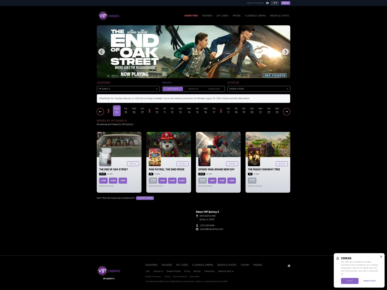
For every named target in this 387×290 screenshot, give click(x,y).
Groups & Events (279, 15)
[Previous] (101, 51)
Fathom (245, 265)
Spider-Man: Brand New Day (216, 169)
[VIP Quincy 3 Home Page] (109, 16)
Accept (350, 281)
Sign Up (285, 3)
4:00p (172, 180)
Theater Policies (174, 271)
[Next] (285, 51)
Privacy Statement (180, 277)
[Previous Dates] (100, 111)
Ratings (167, 277)
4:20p (113, 180)
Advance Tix (193, 89)
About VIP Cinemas (255, 3)
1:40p (103, 180)
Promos (257, 265)
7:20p (231, 180)
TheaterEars (209, 271)
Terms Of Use (194, 277)
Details (133, 163)
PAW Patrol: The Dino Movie (166, 169)
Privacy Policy (369, 281)
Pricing (237, 15)
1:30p (162, 180)
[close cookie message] (381, 256)
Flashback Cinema (255, 15)
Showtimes (191, 15)
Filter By (233, 83)
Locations (103, 83)
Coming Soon (214, 89)
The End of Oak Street (113, 169)
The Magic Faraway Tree (264, 169)
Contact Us (158, 271)
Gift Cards (222, 15)
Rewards (207, 15)
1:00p (212, 180)
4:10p (222, 180)
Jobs (147, 271)
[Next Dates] (286, 111)
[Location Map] (144, 229)
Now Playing (172, 89)
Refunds (197, 271)
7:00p (122, 180)
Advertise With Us (226, 271)
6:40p (182, 180)
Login (274, 3)
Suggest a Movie (145, 198)
